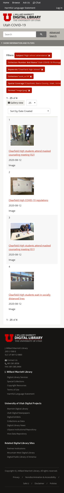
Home (6, 2)
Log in (59, 7)
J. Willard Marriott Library (16, 348)
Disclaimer (39, 483)
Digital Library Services (17, 377)
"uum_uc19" (19, 76)
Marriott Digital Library (17, 408)
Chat (38, 2)
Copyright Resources (16, 385)
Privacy (16, 477)
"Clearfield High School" (24, 69)
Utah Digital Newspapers (18, 412)
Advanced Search (55, 34)
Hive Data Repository (17, 433)
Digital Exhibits (14, 417)
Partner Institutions (16, 448)
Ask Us (26, 2)
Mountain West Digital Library (21, 452)
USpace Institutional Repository (21, 429)
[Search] (41, 34)
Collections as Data (16, 421)
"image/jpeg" (18, 90)
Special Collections (15, 381)
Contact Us (12, 360)
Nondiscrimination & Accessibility (40, 477)
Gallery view (16, 102)
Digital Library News (16, 425)
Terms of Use (13, 389)
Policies (53, 483)
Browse (16, 2)
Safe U (26, 483)
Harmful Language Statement (20, 7)
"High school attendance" (32, 55)
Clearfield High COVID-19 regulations (28, 200)
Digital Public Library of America (21, 456)
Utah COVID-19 (14, 25)
